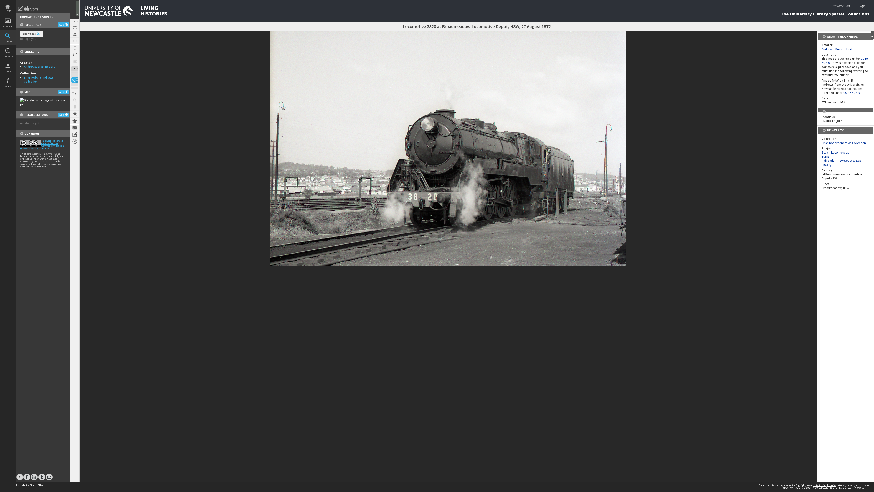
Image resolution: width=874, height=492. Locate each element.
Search (8, 41)
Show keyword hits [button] (74, 100)
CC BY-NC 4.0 (851, 93)
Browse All (8, 26)
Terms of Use (36, 485)
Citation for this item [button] (74, 141)
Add (61, 24)
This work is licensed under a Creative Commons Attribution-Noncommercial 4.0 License (42, 144)
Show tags (29, 33)
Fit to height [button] (74, 47)
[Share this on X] (19, 474)
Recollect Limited (829, 488)
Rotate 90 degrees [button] (74, 54)
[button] (74, 80)
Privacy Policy (22, 485)
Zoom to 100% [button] (74, 61)
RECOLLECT (788, 488)
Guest (847, 6)
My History (8, 56)
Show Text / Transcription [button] (74, 93)
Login (8, 71)
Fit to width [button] (74, 41)
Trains (826, 156)
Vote (32, 8)
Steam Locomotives (835, 152)
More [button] (8, 86)
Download (74, 114)
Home (8, 11)
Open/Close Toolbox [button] (77, 8)
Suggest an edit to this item (20, 8)
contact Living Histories (824, 485)
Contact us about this (74, 127)
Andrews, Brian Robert (39, 66)
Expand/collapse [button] (872, 35)
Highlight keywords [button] (74, 107)
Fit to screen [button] (74, 34)
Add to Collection (74, 121)
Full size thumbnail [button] (74, 27)
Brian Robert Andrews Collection (844, 143)
